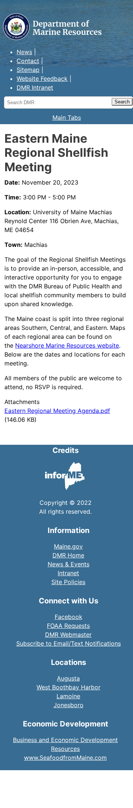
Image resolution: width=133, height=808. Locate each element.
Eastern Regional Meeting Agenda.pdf (57, 410)
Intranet (68, 573)
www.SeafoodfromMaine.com (65, 757)
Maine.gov (68, 546)
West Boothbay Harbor (68, 687)
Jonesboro (68, 705)
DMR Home (68, 555)
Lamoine (68, 696)
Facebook (68, 616)
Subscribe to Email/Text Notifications (68, 643)
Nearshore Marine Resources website (67, 345)
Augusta (68, 678)
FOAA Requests (68, 625)
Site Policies (68, 582)
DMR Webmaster (68, 634)
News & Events (68, 564)
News (24, 52)
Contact (28, 60)
